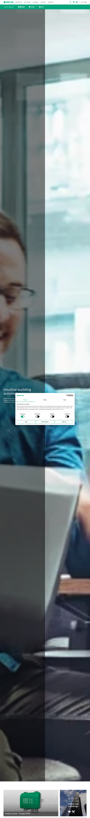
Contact (43, 2)
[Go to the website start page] (8, 2)
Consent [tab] (25, 399)
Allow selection (45, 421)
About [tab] (64, 399)
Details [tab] (45, 399)
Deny (26, 421)
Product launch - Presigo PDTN (17, 814)
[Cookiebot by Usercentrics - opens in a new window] (67, 395)
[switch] (37, 416)
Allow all (64, 421)
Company (35, 2)
